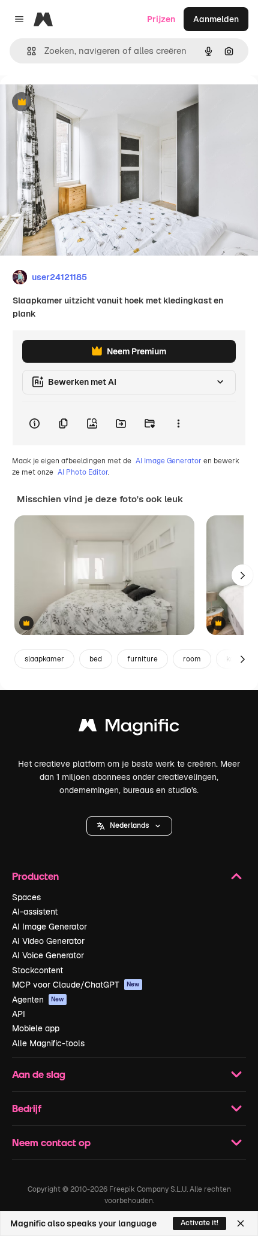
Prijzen (161, 19)
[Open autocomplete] (26, 51)
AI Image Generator (169, 461)
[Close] (240, 1223)
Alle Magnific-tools (48, 1043)
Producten (35, 876)
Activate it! (199, 1223)
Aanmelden (216, 19)
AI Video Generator (48, 941)
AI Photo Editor (83, 472)
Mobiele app (35, 1028)
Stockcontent (37, 970)
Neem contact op (51, 1142)
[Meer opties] (178, 424)
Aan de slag (38, 1074)
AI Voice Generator (48, 955)
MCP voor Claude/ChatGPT (76, 984)
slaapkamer (44, 659)
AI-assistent (35, 911)
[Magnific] (129, 728)
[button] (129, 826)
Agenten (38, 999)
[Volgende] (242, 575)
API (18, 1014)
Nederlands (129, 825)
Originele (79, 102)
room (192, 659)
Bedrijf (26, 1108)
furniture (142, 659)
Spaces (26, 897)
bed (95, 659)
